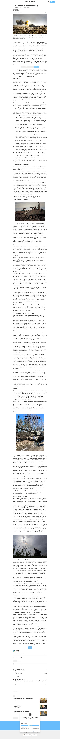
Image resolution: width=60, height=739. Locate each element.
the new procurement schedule (29, 578)
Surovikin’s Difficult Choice (19, 705)
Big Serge (16, 9)
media (30, 152)
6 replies (17, 676)
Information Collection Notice (30, 728)
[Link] (11, 79)
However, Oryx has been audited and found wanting (23, 401)
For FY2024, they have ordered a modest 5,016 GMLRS (30, 629)
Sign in (57, 1)
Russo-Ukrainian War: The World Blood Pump (23, 698)
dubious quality (33, 299)
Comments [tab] (15, 660)
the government (23, 152)
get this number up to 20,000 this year (27, 283)
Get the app (35, 734)
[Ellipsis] (46, 669)
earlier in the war (39, 373)
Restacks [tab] (19, 660)
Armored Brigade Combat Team (36, 190)
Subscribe (52, 1)
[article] (30, 700)
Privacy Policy (37, 728)
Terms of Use (34, 727)
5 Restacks (24, 650)
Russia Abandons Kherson (17, 706)
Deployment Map (21, 358)
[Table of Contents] (1, 369)
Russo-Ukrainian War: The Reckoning (21, 711)
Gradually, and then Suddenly (17, 699)
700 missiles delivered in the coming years (28, 581)
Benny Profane (17, 669)
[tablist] (17, 661)
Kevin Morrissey (17, 679)
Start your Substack (27, 734)
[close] (39, 713)
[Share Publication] (48, 2)
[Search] (46, 2)
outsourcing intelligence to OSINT (34, 470)
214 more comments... (16, 691)
